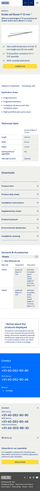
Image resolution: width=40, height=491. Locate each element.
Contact (5, 408)
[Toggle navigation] (37, 3)
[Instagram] (33, 477)
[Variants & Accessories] (20, 257)
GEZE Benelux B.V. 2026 (8, 482)
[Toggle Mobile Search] (25, 3)
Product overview (10, 86)
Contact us (20, 66)
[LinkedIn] (30, 477)
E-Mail (28, 342)
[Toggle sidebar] (31, 3)
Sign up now (20, 462)
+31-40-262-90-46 (14, 379)
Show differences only (12, 261)
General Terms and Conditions (24, 484)
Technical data (29, 86)
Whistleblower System (7, 484)
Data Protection (5, 486)
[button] (24, 478)
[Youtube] (37, 477)
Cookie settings (16, 486)
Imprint (31, 486)
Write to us (6, 438)
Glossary (24, 486)
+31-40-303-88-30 (15, 428)
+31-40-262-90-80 (14, 370)
